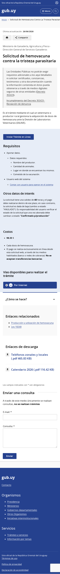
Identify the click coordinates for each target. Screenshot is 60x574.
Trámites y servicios (17, 535)
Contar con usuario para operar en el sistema (31, 184)
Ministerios (13, 505)
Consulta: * (9, 426)
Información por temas (19, 539)
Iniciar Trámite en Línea (19, 136)
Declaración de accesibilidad (15, 570)
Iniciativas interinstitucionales (23, 518)
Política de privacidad (12, 564)
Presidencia (13, 501)
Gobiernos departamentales (22, 510)
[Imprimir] (7, 37)
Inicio (4, 19)
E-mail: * (7, 412)
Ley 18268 (16, 326)
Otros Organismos (17, 514)
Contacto (6, 485)
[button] (30, 285)
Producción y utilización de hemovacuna (32, 322)
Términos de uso (9, 558)
